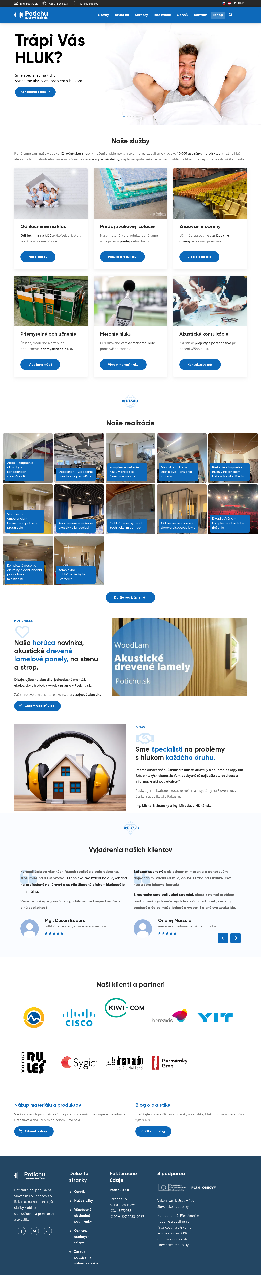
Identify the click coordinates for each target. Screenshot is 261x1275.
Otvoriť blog (154, 1131)
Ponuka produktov (122, 257)
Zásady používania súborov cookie (86, 1257)
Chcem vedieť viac (39, 706)
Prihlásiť (240, 3)
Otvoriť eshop (35, 1131)
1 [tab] (124, 116)
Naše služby (38, 257)
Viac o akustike (199, 257)
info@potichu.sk (29, 3)
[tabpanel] (130, 74)
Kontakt (201, 15)
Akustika (122, 15)
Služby (103, 15)
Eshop (218, 15)
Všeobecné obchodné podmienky (83, 1215)
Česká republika (223, 3)
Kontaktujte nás (200, 364)
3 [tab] (130, 116)
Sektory (141, 15)
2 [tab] (127, 116)
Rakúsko (229, 3)
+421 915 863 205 (58, 3)
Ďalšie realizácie (127, 597)
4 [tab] (133, 116)
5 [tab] (137, 116)
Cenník (182, 15)
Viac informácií (40, 364)
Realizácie (162, 15)
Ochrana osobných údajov (82, 1236)
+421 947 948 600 (88, 3)
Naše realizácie (33, 109)
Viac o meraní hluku (123, 364)
